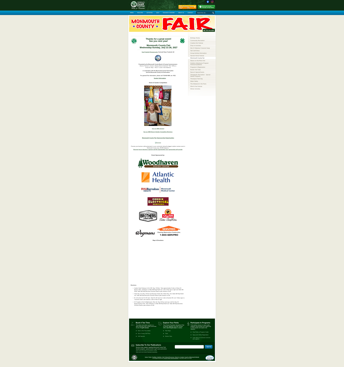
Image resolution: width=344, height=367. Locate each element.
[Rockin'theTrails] (202, 69)
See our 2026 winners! (158, 128)
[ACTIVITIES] (149, 13)
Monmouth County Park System (143, 5)
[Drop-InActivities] (202, 45)
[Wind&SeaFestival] (202, 86)
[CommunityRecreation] (202, 40)
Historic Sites (168, 336)
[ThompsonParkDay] (202, 78)
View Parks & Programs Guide (200, 332)
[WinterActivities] (202, 89)
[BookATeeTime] (143, 323)
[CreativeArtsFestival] (202, 43)
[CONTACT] (190, 13)
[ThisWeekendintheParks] (202, 83)
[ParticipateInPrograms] (200, 323)
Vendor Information (160, 78)
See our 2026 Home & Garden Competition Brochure (157, 132)
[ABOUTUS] (181, 13)
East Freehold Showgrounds (150, 52)
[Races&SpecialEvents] (202, 72)
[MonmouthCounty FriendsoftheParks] (206, 7)
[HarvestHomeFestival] (202, 55)
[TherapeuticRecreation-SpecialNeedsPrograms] (202, 75)
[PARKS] (131, 13)
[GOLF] (158, 13)
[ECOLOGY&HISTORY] (168, 13)
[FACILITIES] (140, 13)
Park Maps (168, 330)
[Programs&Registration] (202, 67)
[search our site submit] (213, 13)
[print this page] (209, 30)
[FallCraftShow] (202, 50)
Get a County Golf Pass (144, 333)
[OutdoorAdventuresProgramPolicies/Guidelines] (202, 64)
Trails (166, 333)
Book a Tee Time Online (144, 330)
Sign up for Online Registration (200, 335)
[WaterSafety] (202, 81)
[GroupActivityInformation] (202, 53)
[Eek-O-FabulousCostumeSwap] (202, 48)
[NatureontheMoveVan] (202, 60)
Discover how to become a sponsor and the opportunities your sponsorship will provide (157, 149)
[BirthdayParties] (202, 38)
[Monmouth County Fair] (202, 58)
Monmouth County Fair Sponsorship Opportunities (158, 138)
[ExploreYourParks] (171, 323)
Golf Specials (141, 336)
